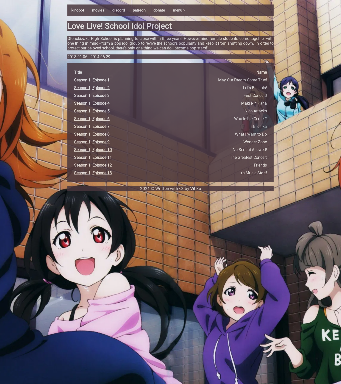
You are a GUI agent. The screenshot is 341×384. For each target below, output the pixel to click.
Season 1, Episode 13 (93, 173)
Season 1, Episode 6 (92, 118)
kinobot (77, 10)
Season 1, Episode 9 (92, 142)
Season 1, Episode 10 (93, 149)
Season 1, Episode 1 (92, 80)
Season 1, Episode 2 (92, 87)
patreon (139, 10)
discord (118, 10)
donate (159, 10)
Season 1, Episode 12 (93, 165)
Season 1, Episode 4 (92, 103)
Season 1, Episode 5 (92, 111)
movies (98, 10)
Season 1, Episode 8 (92, 134)
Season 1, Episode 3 (92, 95)
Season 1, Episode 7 (92, 126)
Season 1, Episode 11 (93, 157)
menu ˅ (179, 10)
